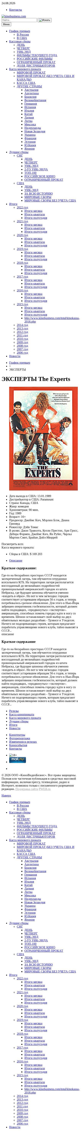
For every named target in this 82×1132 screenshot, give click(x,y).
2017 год (22, 276)
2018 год (22, 262)
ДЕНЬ (21, 44)
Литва (28, 121)
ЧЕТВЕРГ (23, 48)
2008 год (22, 345)
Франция (30, 138)
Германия (30, 103)
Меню (6, 24)
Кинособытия (18, 745)
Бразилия (30, 96)
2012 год (22, 332)
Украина (29, 134)
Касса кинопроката (21, 714)
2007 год (22, 349)
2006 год (22, 352)
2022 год (22, 207)
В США (22, 38)
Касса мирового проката (25, 69)
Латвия (29, 117)
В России (23, 34)
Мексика (30, 124)
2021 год (22, 221)
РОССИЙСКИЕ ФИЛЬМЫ (34, 58)
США (20, 183)
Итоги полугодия (35, 217)
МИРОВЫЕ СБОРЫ (37, 197)
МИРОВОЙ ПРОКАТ (31, 72)
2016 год (22, 290)
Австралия (31, 89)
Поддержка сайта (26, 789)
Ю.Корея (30, 145)
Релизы (14, 711)
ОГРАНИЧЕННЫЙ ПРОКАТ (36, 62)
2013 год (22, 328)
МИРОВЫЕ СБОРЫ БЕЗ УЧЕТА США (50, 200)
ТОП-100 (30, 172)
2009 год (22, 342)
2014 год (22, 325)
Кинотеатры (17, 734)
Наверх (6, 795)
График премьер (19, 31)
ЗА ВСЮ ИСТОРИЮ (38, 193)
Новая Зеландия (34, 131)
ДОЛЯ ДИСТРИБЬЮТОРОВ (36, 65)
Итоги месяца (33, 210)
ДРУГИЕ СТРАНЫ (29, 86)
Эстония (29, 141)
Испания (30, 107)
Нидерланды (32, 127)
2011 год (22, 335)
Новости (14, 356)
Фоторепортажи (19, 738)
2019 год (22, 249)
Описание (15, 560)
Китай (28, 114)
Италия (29, 110)
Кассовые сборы (20, 41)
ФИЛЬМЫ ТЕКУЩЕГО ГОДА (37, 55)
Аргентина (31, 93)
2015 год (22, 304)
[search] (45, 20)
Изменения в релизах (23, 741)
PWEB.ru (45, 789)
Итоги (13, 204)
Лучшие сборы (18, 152)
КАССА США (26, 83)
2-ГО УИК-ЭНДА (36, 169)
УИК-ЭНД (24, 51)
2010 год (22, 338)
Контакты (15, 9)
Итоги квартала (34, 214)
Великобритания (35, 100)
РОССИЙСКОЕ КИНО (39, 176)
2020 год (22, 235)
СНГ (20, 155)
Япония (29, 148)
